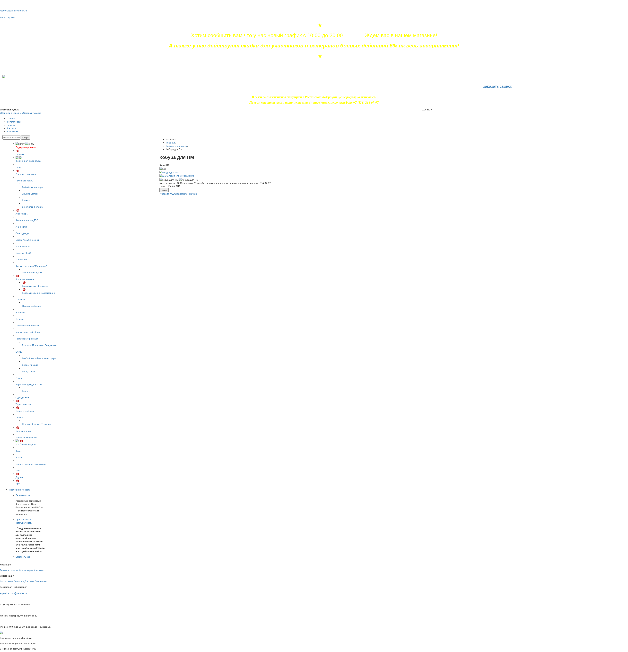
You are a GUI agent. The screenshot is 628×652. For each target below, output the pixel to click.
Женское (20, 312)
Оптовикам (41, 581)
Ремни (19, 377)
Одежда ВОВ (22, 397)
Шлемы (26, 200)
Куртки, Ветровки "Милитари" (31, 266)
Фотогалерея (14, 121)
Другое (19, 477)
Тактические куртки (32, 272)
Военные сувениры (26, 174)
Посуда (19, 417)
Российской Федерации (321, 97)
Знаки (19, 457)
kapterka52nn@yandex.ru (13, 10)
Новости (11, 124)
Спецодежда (22, 233)
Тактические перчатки (27, 325)
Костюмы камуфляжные (35, 285)
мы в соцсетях (7, 17)
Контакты (11, 128)
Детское (20, 319)
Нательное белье (31, 305)
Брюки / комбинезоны (27, 239)
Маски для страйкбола (28, 332)
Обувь (19, 351)
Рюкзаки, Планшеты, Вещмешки (39, 345)
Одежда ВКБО (23, 252)
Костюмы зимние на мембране (38, 292)
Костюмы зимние (25, 279)
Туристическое (23, 404)
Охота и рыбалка (25, 410)
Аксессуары (22, 213)
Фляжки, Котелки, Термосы (36, 424)
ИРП (18, 484)
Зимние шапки (30, 193)
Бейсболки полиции (32, 187)
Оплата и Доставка (24, 581)
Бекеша (26, 391)
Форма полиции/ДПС (27, 220)
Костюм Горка (23, 246)
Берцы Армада (30, 364)
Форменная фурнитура (28, 160)
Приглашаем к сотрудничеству (24, 521)
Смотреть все (23, 556)
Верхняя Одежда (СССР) (29, 384)
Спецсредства (23, 430)
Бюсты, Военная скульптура (31, 463)
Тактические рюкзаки (27, 338)
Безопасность (23, 495)
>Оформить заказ (31, 112)
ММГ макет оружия (26, 444)
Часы (18, 470)
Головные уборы (24, 180)
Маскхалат (21, 259)
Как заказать (6, 581)
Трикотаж (21, 299)
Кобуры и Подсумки (26, 437)
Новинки (20, 154)
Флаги (19, 450)
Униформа (21, 226)
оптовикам (12, 131)
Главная (11, 118)
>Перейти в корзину (10, 112)
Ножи (18, 167)
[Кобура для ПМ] (169, 179)
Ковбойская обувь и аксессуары (39, 358)
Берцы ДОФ (28, 371)
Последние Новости (19, 489)
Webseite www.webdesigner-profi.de (178, 193)
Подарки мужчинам (26, 147)
